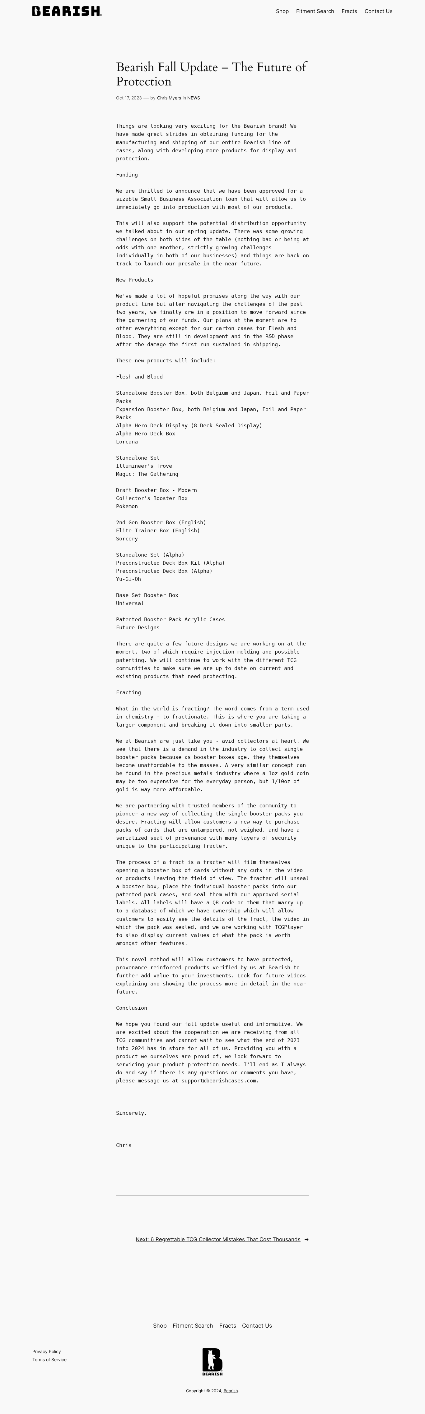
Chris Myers (169, 97)
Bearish (231, 1391)
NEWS (193, 97)
